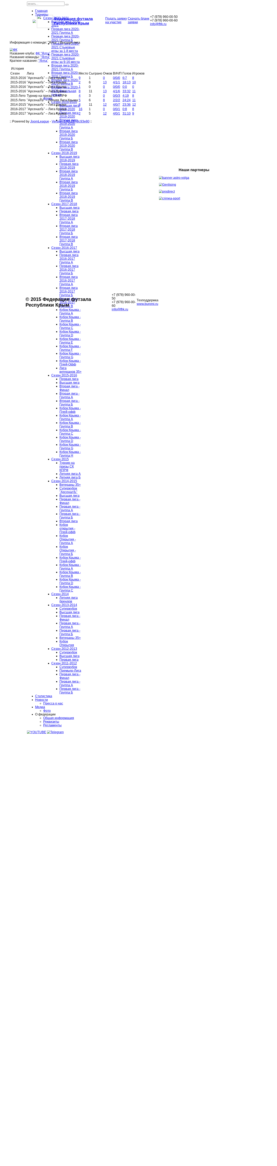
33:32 (126, 91)
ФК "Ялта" (42, 53)
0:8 (124, 109)
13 (105, 82)
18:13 (126, 82)
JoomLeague (39, 121)
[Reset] (67, 4)
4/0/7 (116, 104)
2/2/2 (116, 100)
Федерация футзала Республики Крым (73, 21)
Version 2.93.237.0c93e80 (70, 121)
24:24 (126, 100)
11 (134, 91)
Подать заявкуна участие (116, 20)
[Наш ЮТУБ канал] (36, 732)
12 (105, 104)
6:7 (124, 78)
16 (80, 109)
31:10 (126, 113)
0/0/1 (116, 109)
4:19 (125, 95)
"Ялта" (45, 57)
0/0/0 (116, 78)
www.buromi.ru (147, 304)
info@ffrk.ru (158, 24)
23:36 (126, 104)
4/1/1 (116, 82)
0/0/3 (116, 95)
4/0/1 (116, 113)
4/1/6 (116, 91)
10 (134, 82)
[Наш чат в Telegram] (55, 732)
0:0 (124, 86)
